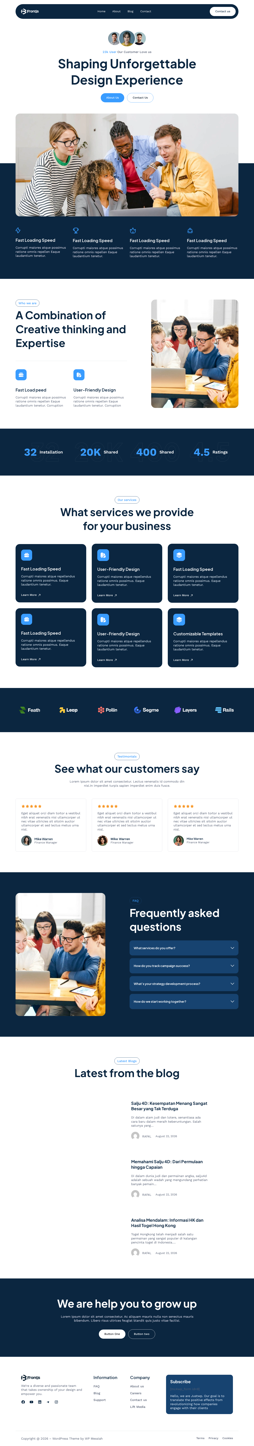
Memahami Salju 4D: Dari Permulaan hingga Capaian (167, 1164)
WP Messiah (94, 1438)
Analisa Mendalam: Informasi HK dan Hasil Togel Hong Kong (167, 1222)
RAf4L (146, 1136)
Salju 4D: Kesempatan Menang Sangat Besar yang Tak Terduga (169, 1106)
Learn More (29, 595)
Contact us (222, 11)
